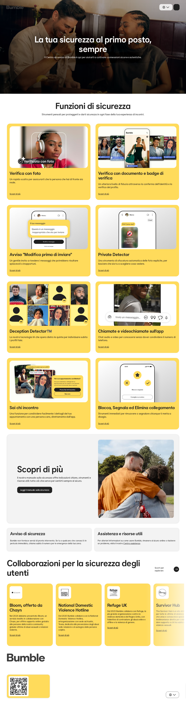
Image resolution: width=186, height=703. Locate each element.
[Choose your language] (165, 7)
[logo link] (15, 7)
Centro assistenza (131, 543)
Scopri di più (15, 194)
